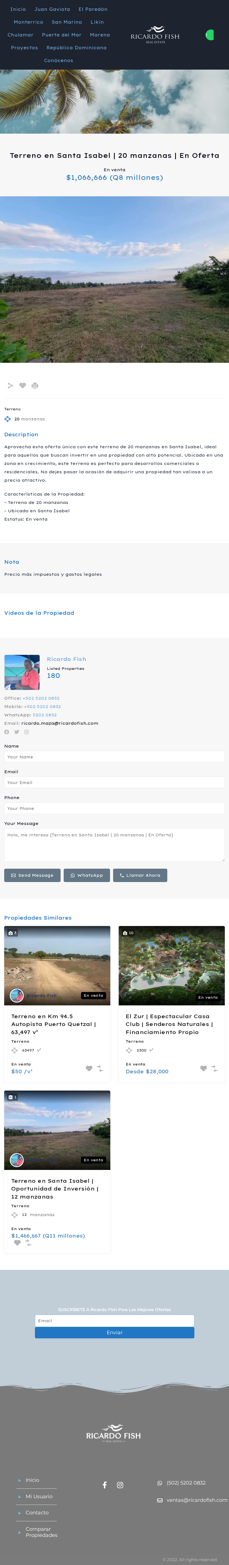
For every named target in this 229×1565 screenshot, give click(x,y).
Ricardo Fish (66, 659)
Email (11, 771)
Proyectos (24, 47)
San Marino (67, 22)
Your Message (21, 823)
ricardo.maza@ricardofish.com (59, 723)
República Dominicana (76, 47)
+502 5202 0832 (41, 698)
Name (11, 746)
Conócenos (58, 60)
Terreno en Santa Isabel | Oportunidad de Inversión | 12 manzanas (55, 1188)
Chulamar (21, 35)
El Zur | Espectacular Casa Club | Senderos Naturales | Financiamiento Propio (169, 1024)
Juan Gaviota (52, 9)
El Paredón (93, 9)
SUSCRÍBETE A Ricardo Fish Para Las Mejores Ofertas (114, 1309)
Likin (97, 22)
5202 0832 (45, 714)
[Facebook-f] (105, 1485)
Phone (12, 797)
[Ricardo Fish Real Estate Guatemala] (114, 1435)
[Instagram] (120, 1485)
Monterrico (28, 22)
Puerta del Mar (62, 35)
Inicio (18, 9)
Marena (100, 35)
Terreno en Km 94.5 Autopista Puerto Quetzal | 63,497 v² (53, 1024)
